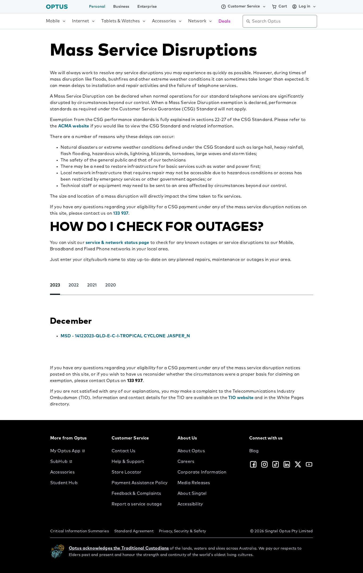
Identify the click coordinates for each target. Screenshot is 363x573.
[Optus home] (57, 6)
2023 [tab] (55, 285)
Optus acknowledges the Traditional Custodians (119, 548)
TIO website (241, 398)
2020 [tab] (110, 285)
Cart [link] (282, 6)
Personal (97, 7)
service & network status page (117, 242)
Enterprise (147, 7)
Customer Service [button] (244, 6)
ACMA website (73, 126)
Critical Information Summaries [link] (79, 531)
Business (121, 7)
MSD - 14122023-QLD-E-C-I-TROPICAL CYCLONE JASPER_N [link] (125, 336)
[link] (76, 451)
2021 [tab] (92, 285)
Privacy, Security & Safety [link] (182, 531)
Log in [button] (304, 6)
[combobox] (283, 21)
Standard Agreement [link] (134, 531)
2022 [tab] (74, 285)
